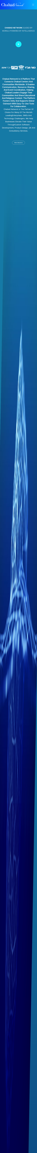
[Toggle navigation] (33, 5)
